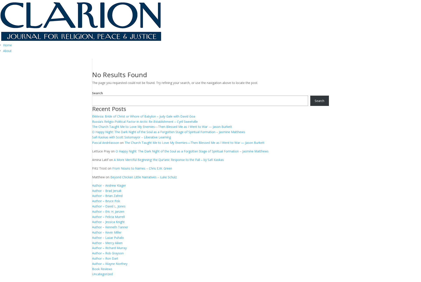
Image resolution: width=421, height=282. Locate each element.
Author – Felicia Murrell (108, 217)
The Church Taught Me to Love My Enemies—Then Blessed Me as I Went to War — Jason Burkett (162, 127)
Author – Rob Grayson (108, 253)
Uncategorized (102, 274)
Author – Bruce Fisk (106, 201)
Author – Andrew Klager (109, 185)
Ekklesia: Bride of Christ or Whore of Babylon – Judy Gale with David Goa (143, 116)
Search (97, 93)
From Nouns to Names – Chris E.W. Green (142, 168)
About (7, 51)
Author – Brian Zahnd (107, 196)
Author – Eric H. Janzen (108, 211)
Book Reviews (102, 269)
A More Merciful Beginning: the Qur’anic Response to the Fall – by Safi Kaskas (169, 160)
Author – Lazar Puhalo (108, 238)
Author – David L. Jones (108, 206)
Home (7, 45)
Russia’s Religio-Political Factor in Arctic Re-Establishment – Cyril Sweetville (145, 122)
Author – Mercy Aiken (107, 243)
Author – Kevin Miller (106, 232)
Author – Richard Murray (109, 248)
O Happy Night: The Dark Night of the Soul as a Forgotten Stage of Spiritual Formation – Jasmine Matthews (168, 132)
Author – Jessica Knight (108, 222)
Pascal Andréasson (105, 143)
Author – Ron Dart (105, 258)
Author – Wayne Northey (109, 264)
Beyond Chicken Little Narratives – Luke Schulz (143, 177)
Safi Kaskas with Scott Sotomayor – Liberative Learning (131, 137)
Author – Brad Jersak (106, 191)
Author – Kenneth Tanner (110, 227)
